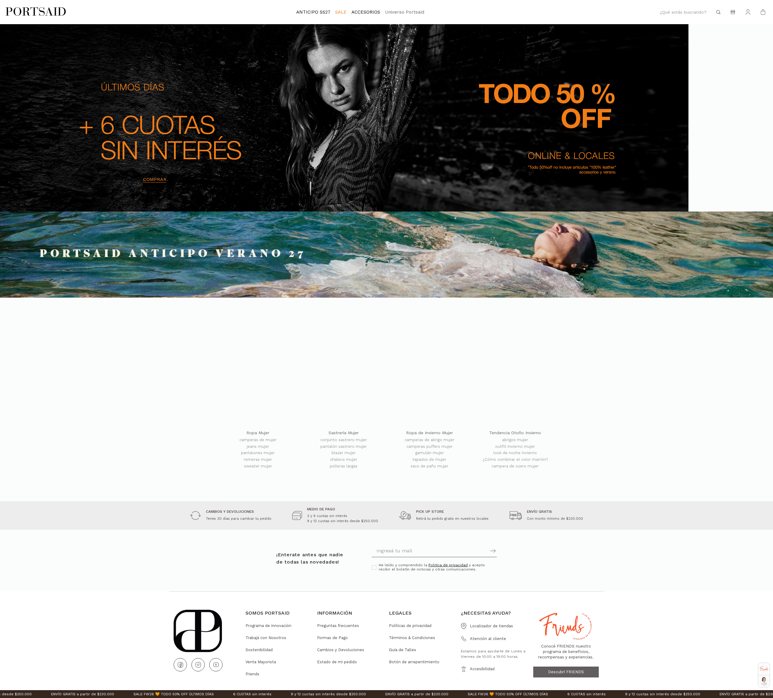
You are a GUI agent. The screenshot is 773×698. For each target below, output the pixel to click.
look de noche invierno (515, 453)
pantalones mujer (258, 453)
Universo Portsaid (404, 12)
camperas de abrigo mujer (429, 440)
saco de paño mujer (429, 466)
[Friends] (763, 668)
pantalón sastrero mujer (343, 446)
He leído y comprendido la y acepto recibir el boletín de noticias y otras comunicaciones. (432, 567)
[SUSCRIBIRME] (465, 551)
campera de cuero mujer (515, 466)
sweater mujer (258, 466)
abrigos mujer (515, 440)
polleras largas (344, 466)
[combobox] (690, 12)
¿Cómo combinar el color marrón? (515, 459)
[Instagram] (198, 664)
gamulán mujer (429, 453)
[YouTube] (216, 664)
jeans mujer (258, 446)
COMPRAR (154, 179)
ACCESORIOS (365, 12)
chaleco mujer (343, 459)
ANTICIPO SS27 (313, 12)
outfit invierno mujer (515, 446)
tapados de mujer (429, 459)
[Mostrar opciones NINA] (763, 681)
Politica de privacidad (448, 565)
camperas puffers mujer (429, 446)
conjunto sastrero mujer (343, 440)
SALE (341, 12)
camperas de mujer (258, 440)
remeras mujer (258, 459)
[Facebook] (180, 664)
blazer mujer (344, 453)
